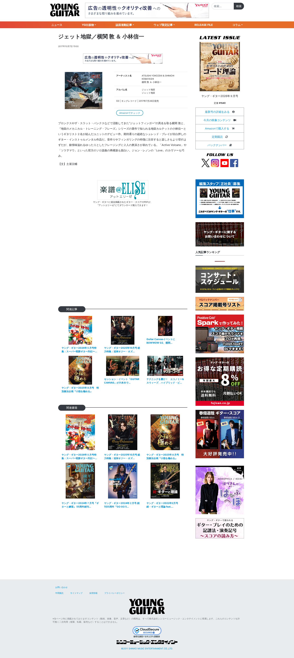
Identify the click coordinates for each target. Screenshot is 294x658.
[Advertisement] (122, 262)
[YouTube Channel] (224, 162)
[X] (205, 162)
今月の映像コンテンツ (217, 120)
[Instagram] (215, 162)
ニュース (56, 24)
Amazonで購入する (217, 128)
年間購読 (59, 593)
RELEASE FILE (203, 24)
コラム (236, 24)
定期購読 (217, 136)
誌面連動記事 (124, 24)
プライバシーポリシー (114, 593)
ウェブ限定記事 (163, 24)
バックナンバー (217, 145)
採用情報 (93, 593)
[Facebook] (234, 162)
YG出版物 (88, 24)
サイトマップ (76, 593)
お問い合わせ (61, 587)
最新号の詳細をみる (217, 111)
